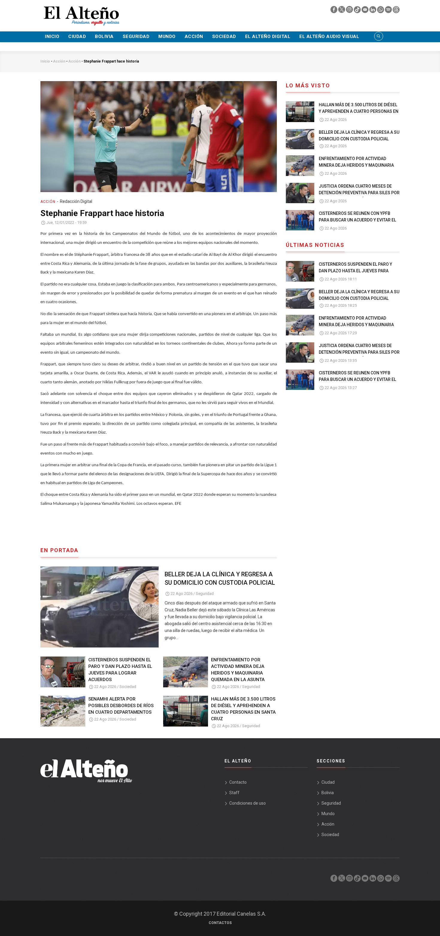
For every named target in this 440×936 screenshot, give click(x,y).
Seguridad (136, 36)
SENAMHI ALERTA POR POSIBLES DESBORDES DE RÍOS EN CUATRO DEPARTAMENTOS (121, 705)
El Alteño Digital (268, 36)
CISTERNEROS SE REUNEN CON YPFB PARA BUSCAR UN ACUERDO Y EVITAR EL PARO (357, 220)
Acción (194, 36)
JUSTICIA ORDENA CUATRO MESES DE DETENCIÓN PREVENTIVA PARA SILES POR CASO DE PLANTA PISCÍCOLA (359, 193)
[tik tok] (358, 11)
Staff (234, 792)
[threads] (396, 11)
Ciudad (77, 36)
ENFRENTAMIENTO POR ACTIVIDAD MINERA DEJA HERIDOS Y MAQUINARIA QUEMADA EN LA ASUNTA (238, 669)
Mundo (167, 36)
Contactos (220, 923)
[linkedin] (373, 11)
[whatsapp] (381, 11)
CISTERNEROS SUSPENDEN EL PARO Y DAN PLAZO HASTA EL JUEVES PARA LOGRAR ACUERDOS (120, 669)
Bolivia (104, 36)
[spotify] (389, 11)
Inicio (52, 36)
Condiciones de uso (247, 803)
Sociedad (224, 36)
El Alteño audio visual (329, 36)
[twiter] (342, 11)
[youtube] (365, 11)
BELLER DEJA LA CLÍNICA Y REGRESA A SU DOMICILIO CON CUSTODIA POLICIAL (220, 578)
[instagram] (350, 11)
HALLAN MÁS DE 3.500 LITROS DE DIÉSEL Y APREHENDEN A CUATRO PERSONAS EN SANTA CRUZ (243, 708)
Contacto (238, 782)
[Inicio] (80, 12)
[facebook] (334, 11)
